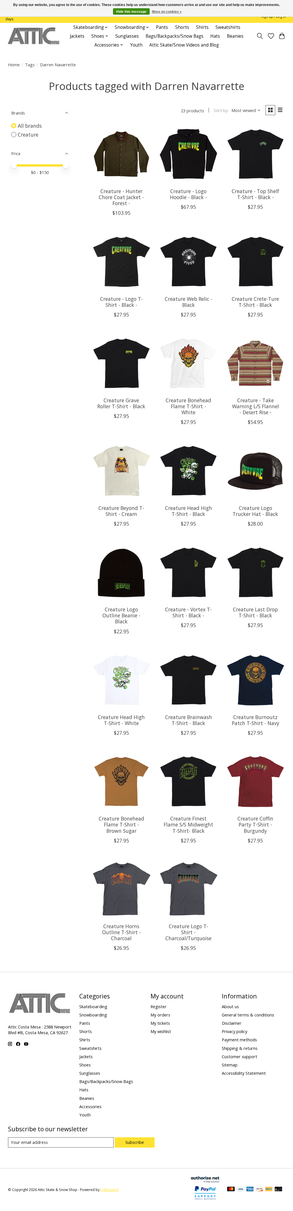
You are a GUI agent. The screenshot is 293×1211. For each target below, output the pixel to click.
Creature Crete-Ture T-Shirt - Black (255, 301)
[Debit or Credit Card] (278, 1189)
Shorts (182, 27)
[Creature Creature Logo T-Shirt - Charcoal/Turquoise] (188, 889)
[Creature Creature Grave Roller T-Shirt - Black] (121, 363)
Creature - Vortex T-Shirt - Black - (188, 612)
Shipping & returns (240, 1048)
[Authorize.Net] (205, 1180)
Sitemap (229, 1065)
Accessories (90, 1106)
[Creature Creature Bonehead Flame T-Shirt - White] (188, 363)
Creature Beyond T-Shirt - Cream (121, 511)
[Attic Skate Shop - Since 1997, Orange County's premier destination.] (33, 36)
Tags (30, 64)
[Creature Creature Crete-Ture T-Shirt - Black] (255, 261)
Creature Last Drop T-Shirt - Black (255, 612)
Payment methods (239, 1039)
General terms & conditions (248, 1015)
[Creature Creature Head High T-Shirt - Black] (188, 470)
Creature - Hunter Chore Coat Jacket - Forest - (121, 197)
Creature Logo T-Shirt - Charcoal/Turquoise (188, 932)
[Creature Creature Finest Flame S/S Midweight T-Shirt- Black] (188, 781)
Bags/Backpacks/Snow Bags (174, 36)
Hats (215, 36)
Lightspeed (109, 1189)
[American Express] (250, 1189)
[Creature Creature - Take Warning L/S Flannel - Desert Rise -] (255, 363)
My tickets (160, 1023)
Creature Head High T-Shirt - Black (188, 511)
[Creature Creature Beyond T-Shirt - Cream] (121, 470)
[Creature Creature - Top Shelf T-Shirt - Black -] (255, 154)
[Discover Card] (259, 1189)
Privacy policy (234, 1031)
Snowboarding (93, 1015)
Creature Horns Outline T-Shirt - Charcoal (121, 932)
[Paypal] (205, 1199)
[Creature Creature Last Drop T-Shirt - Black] (255, 572)
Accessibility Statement (244, 1073)
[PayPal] (269, 1189)
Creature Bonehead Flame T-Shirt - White (188, 406)
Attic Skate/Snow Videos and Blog (184, 45)
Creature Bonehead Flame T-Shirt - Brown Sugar (121, 824)
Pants (162, 27)
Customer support (239, 1056)
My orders (160, 1015)
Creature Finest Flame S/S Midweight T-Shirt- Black (188, 824)
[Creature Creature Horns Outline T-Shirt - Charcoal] (121, 889)
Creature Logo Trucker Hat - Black (255, 511)
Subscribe (134, 1142)
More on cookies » (167, 12)
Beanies (235, 36)
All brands (30, 125)
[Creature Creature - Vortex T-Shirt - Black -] (188, 572)
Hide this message (131, 12)
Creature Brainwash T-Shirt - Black (188, 720)
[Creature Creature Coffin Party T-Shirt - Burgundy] (255, 781)
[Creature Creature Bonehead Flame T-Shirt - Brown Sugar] (121, 781)
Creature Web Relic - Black (188, 301)
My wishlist (161, 1031)
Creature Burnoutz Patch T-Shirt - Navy (255, 720)
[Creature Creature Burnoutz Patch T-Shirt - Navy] (255, 680)
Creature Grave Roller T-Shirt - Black (121, 403)
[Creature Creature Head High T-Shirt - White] (121, 680)
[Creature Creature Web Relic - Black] (188, 261)
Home (14, 64)
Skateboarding (93, 1006)
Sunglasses (127, 36)
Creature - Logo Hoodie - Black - (188, 194)
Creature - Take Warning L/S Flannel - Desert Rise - (255, 406)
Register (159, 1006)
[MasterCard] (231, 1189)
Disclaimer (231, 1023)
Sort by (221, 110)
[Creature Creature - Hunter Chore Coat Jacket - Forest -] (121, 154)
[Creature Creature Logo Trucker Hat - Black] (255, 470)
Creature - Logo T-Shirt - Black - (121, 301)
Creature (28, 134)
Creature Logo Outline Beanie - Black (121, 615)
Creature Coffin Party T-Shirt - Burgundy (255, 824)
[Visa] (240, 1189)
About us (230, 1006)
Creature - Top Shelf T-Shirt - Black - (255, 194)
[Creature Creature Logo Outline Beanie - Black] (121, 572)
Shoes (85, 1065)
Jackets (77, 36)
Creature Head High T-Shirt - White (121, 720)
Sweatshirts (227, 27)
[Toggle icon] (260, 36)
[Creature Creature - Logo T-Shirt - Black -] (121, 261)
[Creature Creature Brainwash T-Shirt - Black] (188, 680)
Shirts (202, 27)
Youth (136, 45)
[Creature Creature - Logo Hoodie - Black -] (188, 154)
